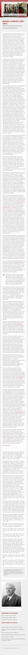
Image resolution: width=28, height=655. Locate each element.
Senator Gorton (14, 413)
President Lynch (21, 202)
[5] (13, 192)
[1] (12, 56)
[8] (7, 299)
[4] (11, 170)
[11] (19, 443)
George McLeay (9, 210)
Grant (15, 346)
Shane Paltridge (18, 412)
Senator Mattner (19, 377)
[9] (18, 365)
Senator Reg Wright (17, 324)
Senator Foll (14, 239)
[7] (22, 258)
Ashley (18, 346)
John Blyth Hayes (7, 207)
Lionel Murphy (10, 437)
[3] (10, 133)
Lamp (12, 346)
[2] (8, 83)
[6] (9, 233)
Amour (4, 348)
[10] (18, 386)
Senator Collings (18, 262)
